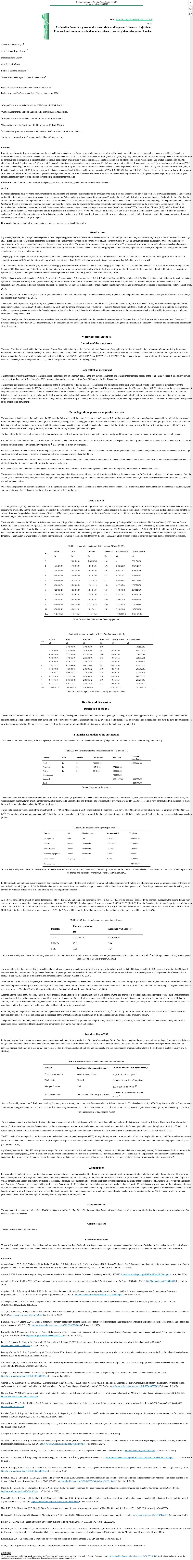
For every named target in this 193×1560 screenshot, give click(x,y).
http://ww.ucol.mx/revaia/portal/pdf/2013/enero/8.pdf (98, 1294)
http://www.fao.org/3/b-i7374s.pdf (151, 1515)
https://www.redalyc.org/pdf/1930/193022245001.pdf (145, 1274)
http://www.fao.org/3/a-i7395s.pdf (140, 1450)
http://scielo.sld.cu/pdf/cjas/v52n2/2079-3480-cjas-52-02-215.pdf (86, 1481)
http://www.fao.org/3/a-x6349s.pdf (28, 1315)
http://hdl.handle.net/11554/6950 (160, 1281)
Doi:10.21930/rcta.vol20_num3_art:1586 (19, 1396)
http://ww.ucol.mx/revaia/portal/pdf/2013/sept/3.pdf (62, 1444)
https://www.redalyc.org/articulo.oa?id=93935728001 (55, 1501)
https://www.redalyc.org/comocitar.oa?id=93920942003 (56, 1325)
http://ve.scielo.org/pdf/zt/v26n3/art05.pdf (19, 1491)
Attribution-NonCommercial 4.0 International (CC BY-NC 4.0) (133, 1556)
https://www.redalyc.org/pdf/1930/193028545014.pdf (25, 1471)
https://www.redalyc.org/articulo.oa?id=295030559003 (134, 1386)
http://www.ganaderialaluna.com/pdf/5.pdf (45, 1335)
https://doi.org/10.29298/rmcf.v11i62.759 (134, 19)
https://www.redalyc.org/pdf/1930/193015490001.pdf (25, 1376)
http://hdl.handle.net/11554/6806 (15, 1345)
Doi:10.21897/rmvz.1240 (12, 1406)
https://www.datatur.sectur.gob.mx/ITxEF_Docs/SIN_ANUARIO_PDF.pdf (139, 1457)
